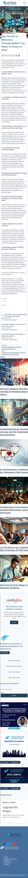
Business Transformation (8, 33)
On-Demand (7, 862)
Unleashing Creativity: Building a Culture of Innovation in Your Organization (13, 352)
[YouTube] (14, 844)
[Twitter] (7, 844)
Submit (14, 695)
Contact (6, 864)
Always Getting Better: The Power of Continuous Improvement (11, 347)
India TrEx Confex (14, 672)
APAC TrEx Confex (14, 660)
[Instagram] (11, 844)
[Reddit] (16, 55)
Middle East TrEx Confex (14, 666)
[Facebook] (5, 55)
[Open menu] (24, 3)
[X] (8, 55)
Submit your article (10, 859)
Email (2, 692)
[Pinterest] (19, 55)
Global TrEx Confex (14, 677)
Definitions (7, 861)
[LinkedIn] (3, 55)
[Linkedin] (1, 844)
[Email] (11, 55)
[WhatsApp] (13, 55)
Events (6, 857)
